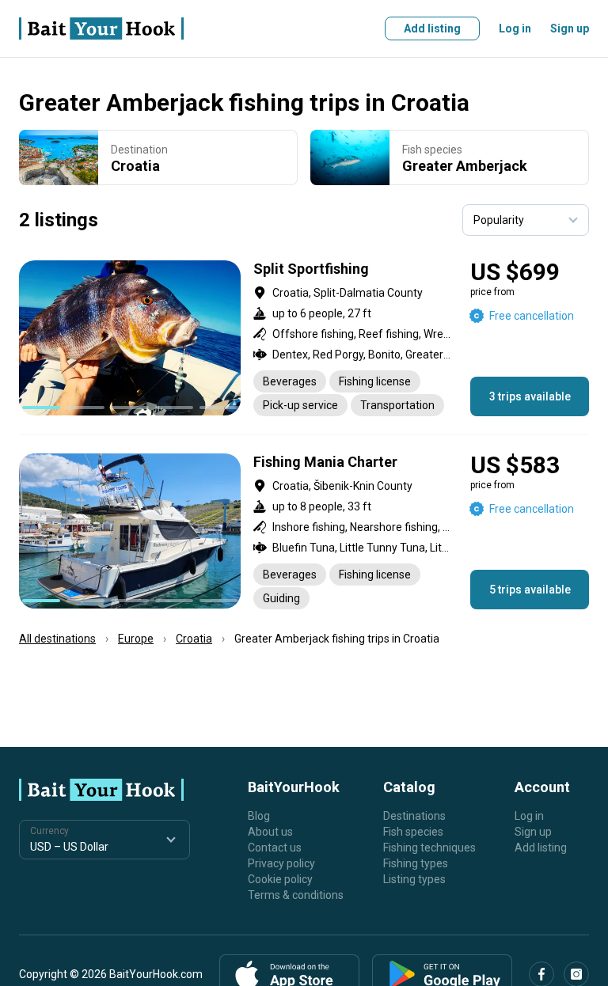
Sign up (569, 28)
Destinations (414, 816)
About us (270, 831)
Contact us (275, 847)
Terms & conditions (296, 895)
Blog (259, 816)
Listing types (414, 879)
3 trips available (530, 396)
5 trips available (530, 589)
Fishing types (415, 863)
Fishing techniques (429, 847)
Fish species (413, 831)
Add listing (432, 28)
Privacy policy (281, 863)
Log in (515, 28)
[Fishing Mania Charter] (304, 531)
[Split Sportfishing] (304, 338)
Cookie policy (280, 879)
